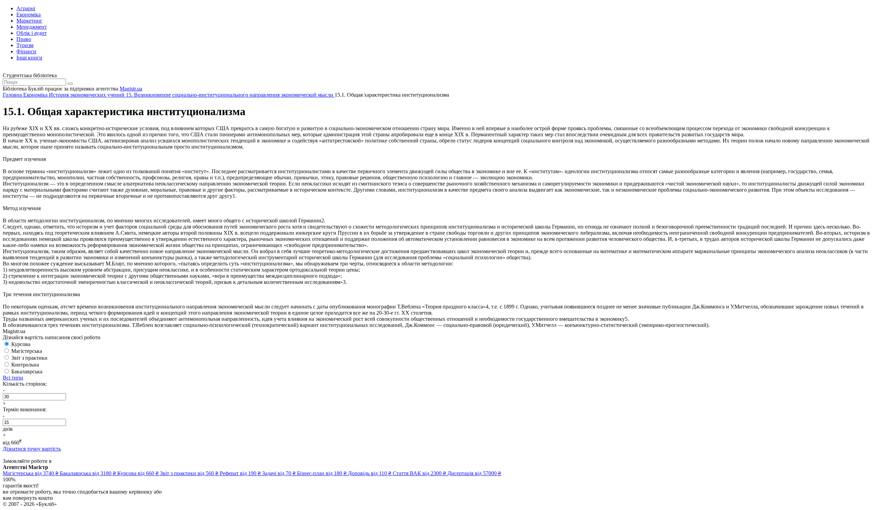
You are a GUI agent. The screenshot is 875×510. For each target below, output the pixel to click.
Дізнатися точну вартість (32, 449)
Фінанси (26, 51)
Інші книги (29, 57)
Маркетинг (29, 21)
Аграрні (25, 8)
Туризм (24, 45)
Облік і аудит (31, 33)
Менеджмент (31, 27)
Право (23, 39)
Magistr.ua (131, 89)
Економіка (28, 14)
